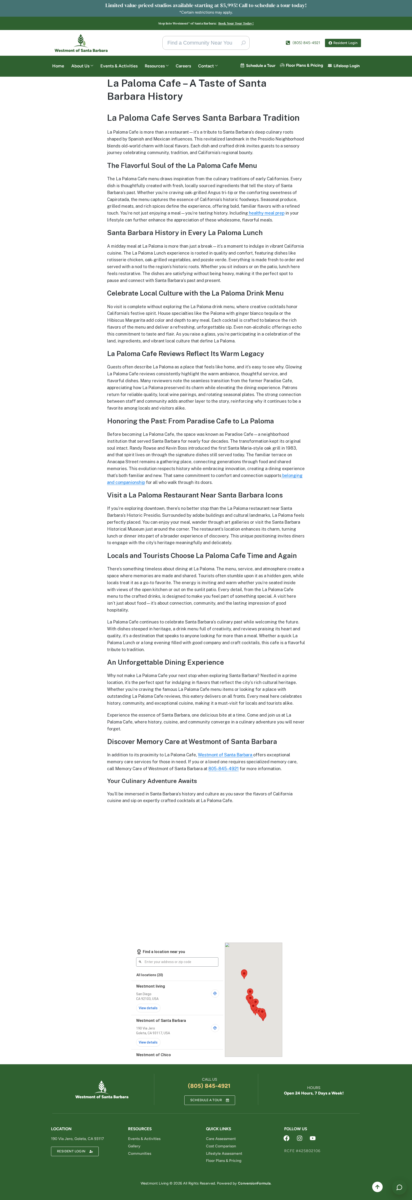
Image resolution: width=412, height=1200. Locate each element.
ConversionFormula (254, 1183)
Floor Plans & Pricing (304, 65)
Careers (183, 66)
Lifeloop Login (347, 65)
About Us (80, 66)
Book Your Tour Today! (236, 23)
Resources (155, 66)
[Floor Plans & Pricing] (282, 65)
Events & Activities (119, 66)
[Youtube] (313, 1138)
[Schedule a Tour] (242, 65)
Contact (206, 66)
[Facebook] (287, 1138)
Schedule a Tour (260, 65)
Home (58, 66)
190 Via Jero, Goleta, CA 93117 (77, 1138)
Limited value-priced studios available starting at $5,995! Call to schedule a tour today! (206, 5)
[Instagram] (300, 1138)
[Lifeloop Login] (330, 66)
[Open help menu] (399, 1187)
